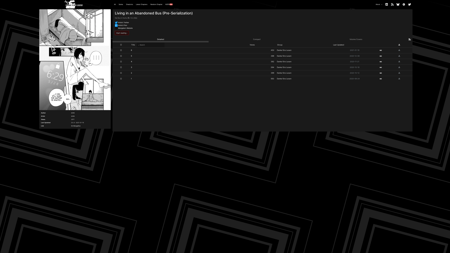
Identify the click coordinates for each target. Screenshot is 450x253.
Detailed (160, 39)
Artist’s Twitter (123, 22)
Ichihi (73, 113)
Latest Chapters (141, 4)
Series (121, 4)
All (115, 4)
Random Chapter (156, 4)
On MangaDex (76, 126)
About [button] (378, 4)
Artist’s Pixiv (122, 25)
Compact (257, 39)
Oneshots (129, 4)
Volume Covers (356, 39)
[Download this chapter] (399, 50)
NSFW (168, 4)
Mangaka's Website (125, 28)
